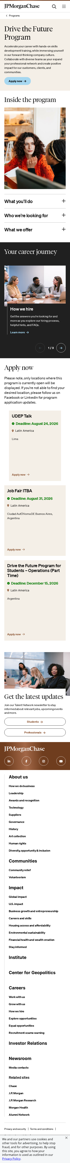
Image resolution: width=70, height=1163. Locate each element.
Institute (17, 957)
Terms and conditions (41, 1129)
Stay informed (18, 947)
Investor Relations (28, 1043)
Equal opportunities (21, 1025)
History (13, 829)
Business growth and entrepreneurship (33, 911)
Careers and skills (20, 918)
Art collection (17, 836)
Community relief (20, 870)
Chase (13, 1086)
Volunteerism (17, 877)
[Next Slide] (61, 347)
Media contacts (19, 1067)
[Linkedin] (9, 761)
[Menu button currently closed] (64, 6)
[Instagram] (43, 761)
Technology (16, 807)
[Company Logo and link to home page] (21, 8)
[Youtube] (61, 761)
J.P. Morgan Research (22, 1100)
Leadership (16, 793)
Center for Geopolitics (32, 972)
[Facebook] (26, 761)
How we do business (22, 786)
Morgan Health (18, 1107)
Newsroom (20, 1058)
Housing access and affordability (29, 925)
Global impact (18, 897)
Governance (16, 822)
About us (18, 777)
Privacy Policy (11, 1159)
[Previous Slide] (40, 347)
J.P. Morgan (16, 1093)
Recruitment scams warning (27, 1033)
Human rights (17, 843)
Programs (14, 15)
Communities (23, 861)
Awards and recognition (24, 800)
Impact (16, 887)
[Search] (54, 6)
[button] (66, 1137)
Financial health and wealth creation (31, 940)
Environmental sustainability (27, 932)
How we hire (16, 1011)
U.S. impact (16, 904)
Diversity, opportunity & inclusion (29, 850)
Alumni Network (19, 1114)
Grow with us (17, 1004)
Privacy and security (15, 1129)
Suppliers (15, 814)
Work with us (17, 997)
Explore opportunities (23, 1018)
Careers (17, 987)
